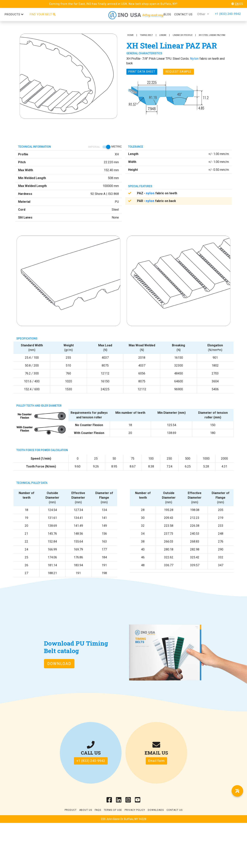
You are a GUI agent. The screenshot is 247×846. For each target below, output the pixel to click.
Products (13, 14)
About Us (85, 810)
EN (237, 3)
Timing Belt (146, 35)
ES (241, 3)
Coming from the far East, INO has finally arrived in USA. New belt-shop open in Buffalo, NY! (113, 3)
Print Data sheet (141, 71)
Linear (162, 35)
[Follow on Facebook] (109, 801)
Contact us (183, 14)
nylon (150, 193)
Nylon (194, 58)
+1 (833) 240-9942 (228, 13)
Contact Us (175, 810)
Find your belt (41, 14)
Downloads (156, 810)
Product (71, 810)
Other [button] (201, 14)
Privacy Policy (135, 810)
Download (59, 663)
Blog (167, 14)
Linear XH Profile (182, 35)
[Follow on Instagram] (128, 801)
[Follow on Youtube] (137, 801)
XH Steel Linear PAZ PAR (212, 35)
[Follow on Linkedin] (118, 801)
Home (130, 35)
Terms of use (113, 810)
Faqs (98, 810)
